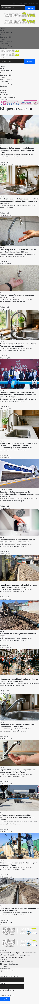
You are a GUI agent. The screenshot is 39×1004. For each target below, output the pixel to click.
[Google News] (6, 1)
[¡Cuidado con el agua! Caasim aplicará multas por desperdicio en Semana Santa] (19, 674)
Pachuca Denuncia (6, 490)
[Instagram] (7, 1)
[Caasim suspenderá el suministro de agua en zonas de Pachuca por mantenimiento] (19, 535)
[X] (2, 1)
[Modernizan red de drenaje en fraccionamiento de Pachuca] (19, 629)
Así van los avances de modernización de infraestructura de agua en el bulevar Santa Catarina (16, 817)
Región (2, 146)
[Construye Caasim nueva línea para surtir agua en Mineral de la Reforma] (19, 904)
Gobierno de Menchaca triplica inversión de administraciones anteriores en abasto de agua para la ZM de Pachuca (18, 394)
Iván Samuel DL (5, 455)
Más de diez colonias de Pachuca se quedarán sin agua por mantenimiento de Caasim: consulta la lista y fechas (19, 201)
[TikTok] (9, 1)
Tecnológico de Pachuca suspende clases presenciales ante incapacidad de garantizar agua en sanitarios (19, 494)
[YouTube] (4, 1)
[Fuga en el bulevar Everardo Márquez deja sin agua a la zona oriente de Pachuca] (19, 765)
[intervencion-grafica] (19, 105)
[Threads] (11, 1)
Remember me (7, 990)
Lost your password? (7, 995)
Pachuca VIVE (4, 162)
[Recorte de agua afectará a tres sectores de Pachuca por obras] (19, 290)
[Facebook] (1, 1)
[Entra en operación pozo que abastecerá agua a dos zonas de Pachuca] (19, 858)
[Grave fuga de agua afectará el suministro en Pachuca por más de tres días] (19, 720)
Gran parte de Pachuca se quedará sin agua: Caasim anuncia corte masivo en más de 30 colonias (17, 150)
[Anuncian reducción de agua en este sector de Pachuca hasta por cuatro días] (19, 339)
